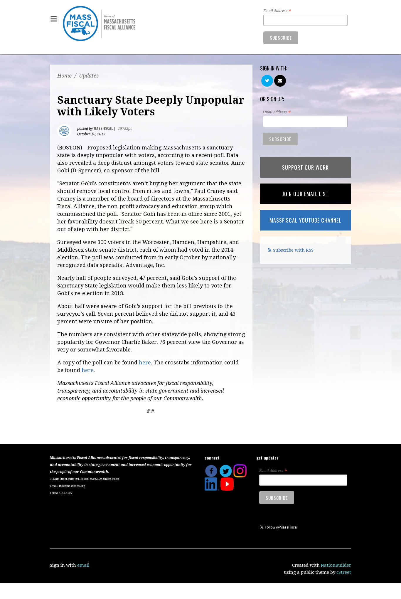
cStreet (343, 572)
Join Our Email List (305, 194)
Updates (89, 76)
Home (64, 76)
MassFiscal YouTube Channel (305, 220)
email (83, 565)
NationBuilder (336, 565)
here (145, 362)
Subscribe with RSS (293, 250)
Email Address (277, 11)
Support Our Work (305, 167)
